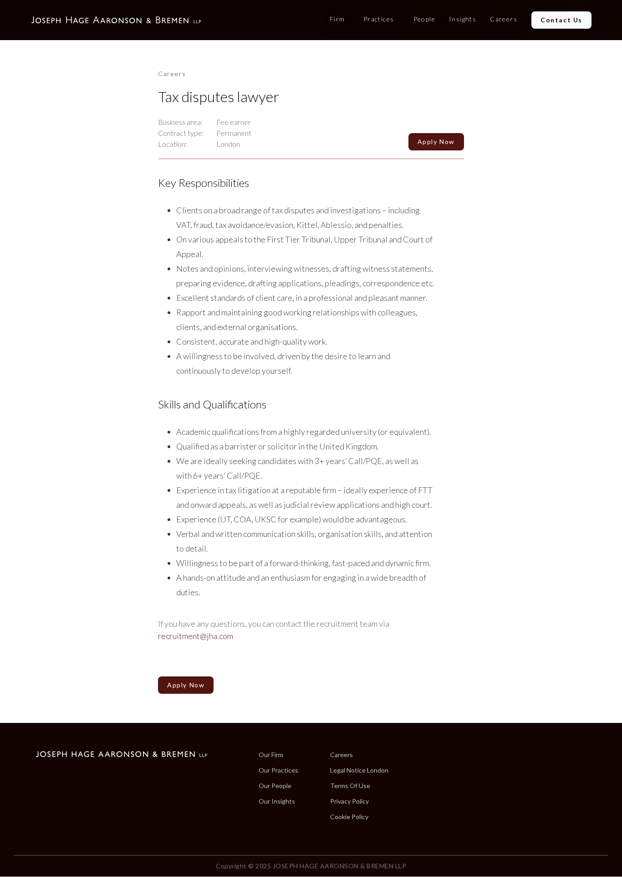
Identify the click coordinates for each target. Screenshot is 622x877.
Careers (341, 754)
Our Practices (278, 770)
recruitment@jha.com (195, 636)
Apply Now (185, 685)
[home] (116, 20)
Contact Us (561, 20)
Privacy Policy (349, 801)
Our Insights (277, 801)
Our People (275, 785)
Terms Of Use (350, 785)
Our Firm (271, 754)
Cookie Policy (349, 816)
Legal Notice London (359, 770)
